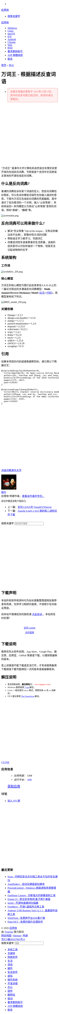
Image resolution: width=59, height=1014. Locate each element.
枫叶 (3, 492)
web (29, 779)
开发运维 (13, 983)
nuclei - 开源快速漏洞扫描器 (23, 903)
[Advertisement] (29, 134)
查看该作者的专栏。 (33, 496)
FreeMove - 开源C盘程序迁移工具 (26, 906)
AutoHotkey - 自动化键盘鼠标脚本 (26, 884)
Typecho (8, 931)
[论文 (42, 292)
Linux (11, 31)
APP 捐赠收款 (15, 55)
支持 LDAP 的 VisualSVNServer (35, 507)
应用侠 (5, 10)
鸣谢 (25, 935)
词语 (3, 470)
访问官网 (29, 632)
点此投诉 (37, 614)
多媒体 (11, 953)
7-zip (27, 687)
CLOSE (5, 762)
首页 (3, 65)
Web (10, 45)
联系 (10, 59)
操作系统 (13, 979)
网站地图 (6, 935)
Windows (12, 28)
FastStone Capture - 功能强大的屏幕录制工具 (32, 895)
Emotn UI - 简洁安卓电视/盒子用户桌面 (29, 899)
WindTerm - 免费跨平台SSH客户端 (26, 918)
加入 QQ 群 (14, 800)
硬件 (10, 968)
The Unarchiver (28, 696)
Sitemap (17, 935)
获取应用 (14, 786)
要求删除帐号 (15, 51)
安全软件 (13, 972)
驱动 (10, 998)
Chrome (12, 42)
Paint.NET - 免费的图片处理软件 (25, 921)
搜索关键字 (7, 523)
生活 (10, 961)
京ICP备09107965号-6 (13, 939)
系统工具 (13, 949)
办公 (11, 65)
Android (12, 39)
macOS (11, 33)
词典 (8, 470)
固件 (10, 991)
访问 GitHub (29, 628)
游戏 (10, 964)
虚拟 (10, 976)
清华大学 (16, 470)
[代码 (49, 292)
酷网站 (11, 994)
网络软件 (13, 957)
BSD (10, 47)
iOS (9, 36)
